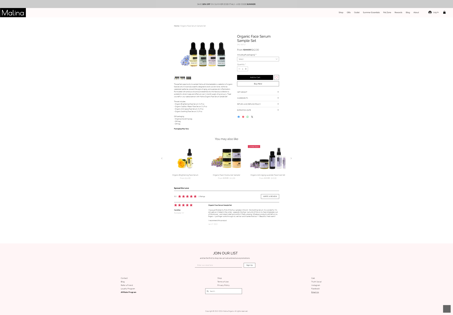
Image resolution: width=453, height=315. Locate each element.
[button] (253, 131)
